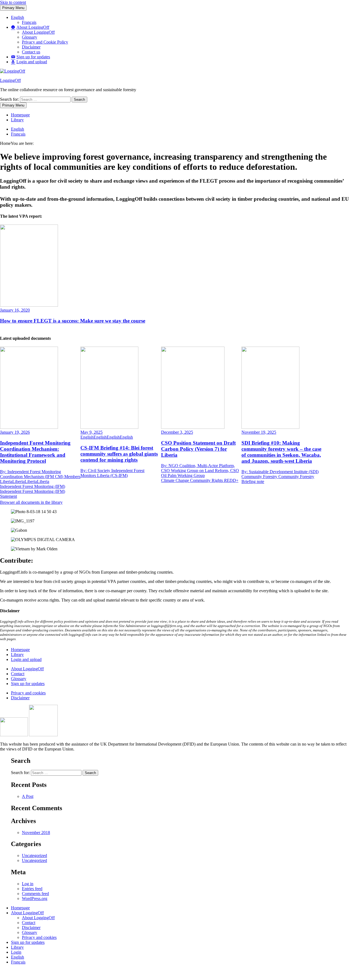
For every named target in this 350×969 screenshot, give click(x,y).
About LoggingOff (38, 32)
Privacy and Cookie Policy (45, 42)
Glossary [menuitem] (29, 932)
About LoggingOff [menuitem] (27, 912)
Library (17, 119)
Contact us (31, 52)
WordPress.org (34, 898)
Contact (17, 673)
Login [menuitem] (16, 952)
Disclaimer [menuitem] (31, 927)
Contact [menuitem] (28, 922)
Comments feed (35, 893)
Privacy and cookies (28, 693)
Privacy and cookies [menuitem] (39, 937)
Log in (27, 883)
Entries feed (32, 888)
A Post (27, 796)
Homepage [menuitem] (20, 907)
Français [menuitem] (18, 962)
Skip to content (13, 2)
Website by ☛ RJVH (333, 755)
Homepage (20, 115)
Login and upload (26, 659)
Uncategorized (34, 855)
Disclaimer (31, 47)
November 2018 (36, 832)
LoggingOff (10, 80)
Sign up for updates (28, 683)
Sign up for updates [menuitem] (28, 942)
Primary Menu (13, 8)
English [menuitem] (17, 957)
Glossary (29, 37)
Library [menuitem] (17, 947)
